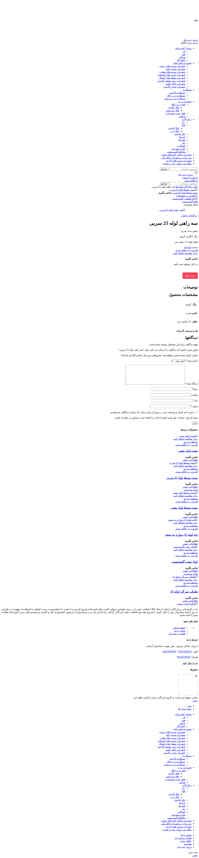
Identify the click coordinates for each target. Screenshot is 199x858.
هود (183, 54)
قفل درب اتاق (178, 104)
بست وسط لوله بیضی (184, 507)
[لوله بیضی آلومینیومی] (185, 546)
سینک (182, 57)
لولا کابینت (173, 128)
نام (195, 400)
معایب (194, 394)
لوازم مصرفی (178, 148)
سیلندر (181, 116)
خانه (195, 186)
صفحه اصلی (179, 627)
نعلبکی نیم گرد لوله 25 (184, 591)
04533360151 (185, 651)
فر (184, 51)
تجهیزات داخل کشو (175, 83)
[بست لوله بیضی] (188, 436)
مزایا (195, 389)
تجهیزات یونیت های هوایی (172, 72)
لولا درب (174, 131)
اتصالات (181, 146)
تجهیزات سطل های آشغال (172, 78)
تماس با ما (180, 630)
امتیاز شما (191, 360)
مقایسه (188, 844)
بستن (195, 700)
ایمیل (194, 406)
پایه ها (182, 137)
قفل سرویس (172, 110)
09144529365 (184, 657)
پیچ (183, 143)
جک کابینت (179, 134)
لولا (183, 125)
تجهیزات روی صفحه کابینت (171, 80)
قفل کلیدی (173, 107)
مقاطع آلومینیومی (176, 151)
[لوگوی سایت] (182, 17)
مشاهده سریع (191, 442)
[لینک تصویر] (187, 603)
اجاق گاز (181, 60)
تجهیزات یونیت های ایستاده (171, 75)
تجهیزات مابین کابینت (174, 86)
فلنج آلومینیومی (190, 201)
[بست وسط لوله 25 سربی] (183, 463)
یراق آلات (188, 186)
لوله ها (181, 140)
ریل (183, 122)
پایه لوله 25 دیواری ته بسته (181, 534)
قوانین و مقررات (176, 633)
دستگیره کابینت (177, 92)
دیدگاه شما (191, 383)
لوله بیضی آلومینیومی (184, 561)
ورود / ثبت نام (184, 847)
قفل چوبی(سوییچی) (175, 113)
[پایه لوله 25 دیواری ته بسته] (183, 520)
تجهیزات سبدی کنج (175, 69)
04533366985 (169, 651)
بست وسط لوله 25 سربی (184, 192)
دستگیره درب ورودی (174, 98)
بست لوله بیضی (188, 450)
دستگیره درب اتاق (176, 95)
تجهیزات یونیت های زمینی (172, 66)
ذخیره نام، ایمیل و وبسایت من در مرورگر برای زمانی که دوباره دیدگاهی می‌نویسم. (152, 412)
